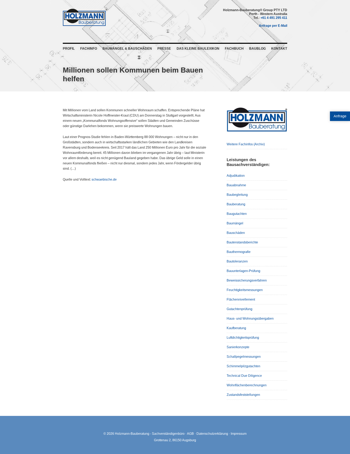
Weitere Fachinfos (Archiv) (246, 144)
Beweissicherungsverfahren (247, 280)
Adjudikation (236, 175)
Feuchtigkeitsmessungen (245, 290)
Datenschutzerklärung (212, 433)
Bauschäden (236, 232)
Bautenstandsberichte (242, 242)
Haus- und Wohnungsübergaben (250, 318)
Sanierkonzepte (238, 347)
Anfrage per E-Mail (273, 25)
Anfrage (340, 116)
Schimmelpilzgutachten (243, 366)
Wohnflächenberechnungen (247, 385)
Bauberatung (236, 204)
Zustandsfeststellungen (243, 394)
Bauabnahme (236, 185)
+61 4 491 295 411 (273, 17)
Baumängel (235, 223)
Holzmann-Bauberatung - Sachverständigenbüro (150, 433)
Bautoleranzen (237, 261)
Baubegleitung (237, 194)
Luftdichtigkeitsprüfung (243, 337)
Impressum (238, 433)
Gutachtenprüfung (239, 309)
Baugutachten (237, 213)
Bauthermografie (239, 252)
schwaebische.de (104, 179)
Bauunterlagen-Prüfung (243, 271)
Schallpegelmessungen (244, 356)
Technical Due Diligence (244, 375)
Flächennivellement (241, 299)
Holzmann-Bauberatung (85, 17)
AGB (190, 433)
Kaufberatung (236, 328)
